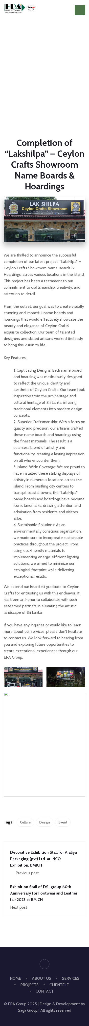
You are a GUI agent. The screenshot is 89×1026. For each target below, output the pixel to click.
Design (44, 822)
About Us (41, 978)
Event (63, 822)
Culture (25, 822)
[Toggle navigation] (80, 10)
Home (25, 85)
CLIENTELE (59, 984)
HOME (15, 978)
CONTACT (45, 991)
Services (70, 978)
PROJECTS (29, 984)
